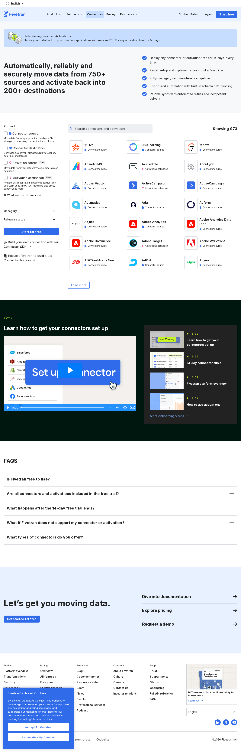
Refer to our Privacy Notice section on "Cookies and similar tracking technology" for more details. (35, 715)
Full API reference (162, 693)
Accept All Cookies (38, 727)
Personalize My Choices (38, 737)
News (80, 693)
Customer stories (88, 676)
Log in (208, 14)
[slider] (62, 407)
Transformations (15, 676)
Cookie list (102, 739)
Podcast (82, 710)
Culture (118, 676)
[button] (14, 3)
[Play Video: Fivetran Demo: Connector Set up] (70, 370)
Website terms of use (77, 739)
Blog (79, 670)
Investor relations (125, 693)
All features (48, 676)
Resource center (88, 682)
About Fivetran (123, 670)
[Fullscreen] (132, 407)
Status (154, 682)
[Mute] (117, 407)
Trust (153, 670)
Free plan (46, 682)
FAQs (153, 699)
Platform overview (16, 670)
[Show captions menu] (110, 407)
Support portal (159, 676)
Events (81, 699)
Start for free (31, 232)
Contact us (120, 687)
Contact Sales (188, 14)
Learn (80, 687)
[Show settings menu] (125, 407)
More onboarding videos (167, 416)
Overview (46, 670)
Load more (78, 285)
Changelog (157, 687)
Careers (118, 682)
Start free (226, 14)
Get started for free (22, 619)
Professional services (91, 704)
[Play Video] (7, 407)
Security (9, 682)
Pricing (111, 14)
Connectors (95, 14)
